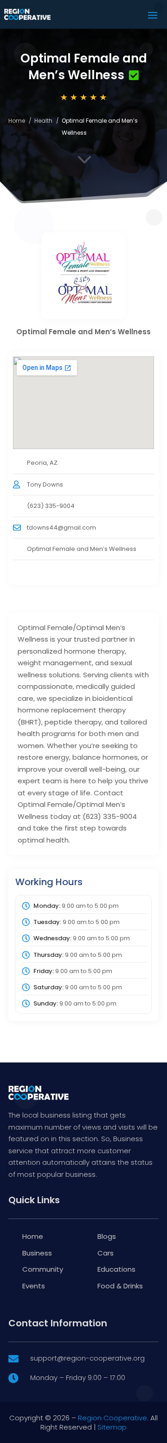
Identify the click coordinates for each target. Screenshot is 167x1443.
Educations (116, 1269)
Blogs (106, 1236)
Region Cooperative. (113, 1418)
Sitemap (112, 1427)
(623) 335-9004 (51, 505)
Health (43, 121)
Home (16, 121)
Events (33, 1286)
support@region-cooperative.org (87, 1358)
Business (37, 1253)
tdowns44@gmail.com (61, 527)
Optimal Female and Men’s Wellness (81, 548)
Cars (105, 1253)
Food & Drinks (120, 1286)
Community (42, 1269)
